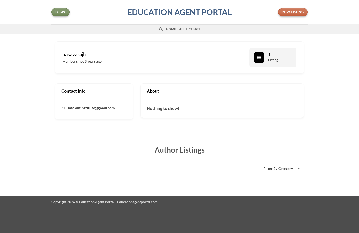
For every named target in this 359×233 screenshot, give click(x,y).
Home (171, 29)
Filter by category (278, 168)
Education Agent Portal (179, 12)
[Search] (161, 29)
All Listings (189, 29)
